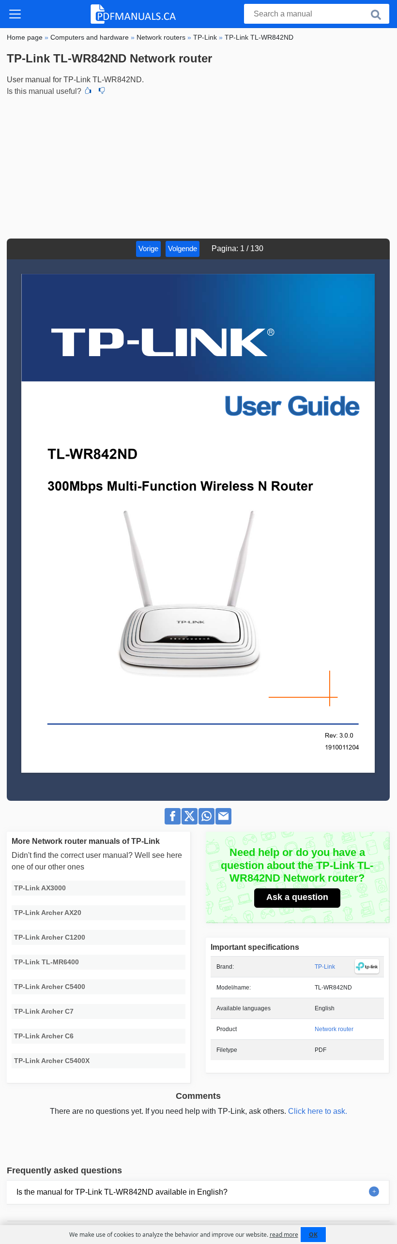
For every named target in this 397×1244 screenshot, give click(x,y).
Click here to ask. (317, 1111)
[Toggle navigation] (15, 14)
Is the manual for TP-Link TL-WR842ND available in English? (122, 1192)
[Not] (101, 91)
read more (284, 1234)
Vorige (148, 248)
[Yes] (88, 91)
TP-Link (325, 966)
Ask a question (297, 897)
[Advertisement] (198, 166)
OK (313, 1234)
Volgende (182, 248)
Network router (334, 1029)
